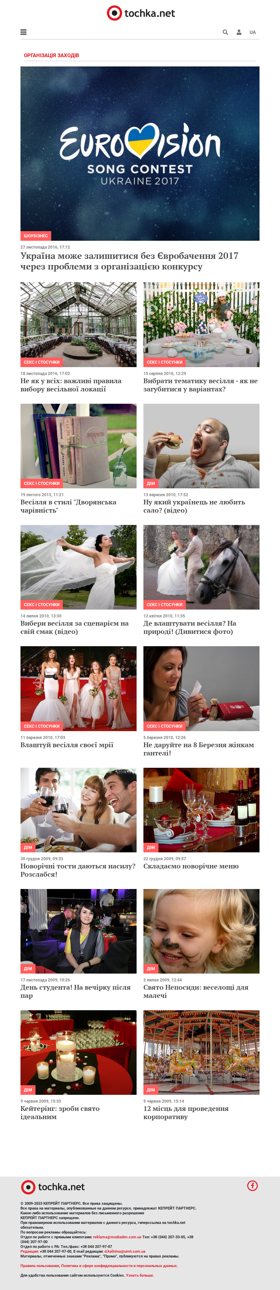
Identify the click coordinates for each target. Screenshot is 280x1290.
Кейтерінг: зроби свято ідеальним (60, 1112)
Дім (151, 483)
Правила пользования (39, 1266)
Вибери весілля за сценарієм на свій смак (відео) (74, 627)
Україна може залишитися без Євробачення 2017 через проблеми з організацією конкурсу (129, 261)
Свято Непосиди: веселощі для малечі (196, 991)
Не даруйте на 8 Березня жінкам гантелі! (198, 748)
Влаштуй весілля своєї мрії (67, 744)
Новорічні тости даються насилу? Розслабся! (78, 870)
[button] (239, 32)
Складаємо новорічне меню (191, 866)
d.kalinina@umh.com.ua (124, 1251)
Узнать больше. (140, 1275)
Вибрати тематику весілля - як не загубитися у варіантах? (200, 384)
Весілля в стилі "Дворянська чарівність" (68, 506)
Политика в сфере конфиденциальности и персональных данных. (119, 1266)
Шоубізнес (36, 236)
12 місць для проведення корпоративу (186, 1112)
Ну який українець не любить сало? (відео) (194, 506)
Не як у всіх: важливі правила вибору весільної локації (71, 384)
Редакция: (29, 1251)
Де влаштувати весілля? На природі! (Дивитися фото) (189, 627)
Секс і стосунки (41, 362)
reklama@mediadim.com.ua (117, 1237)
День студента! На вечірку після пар (75, 991)
